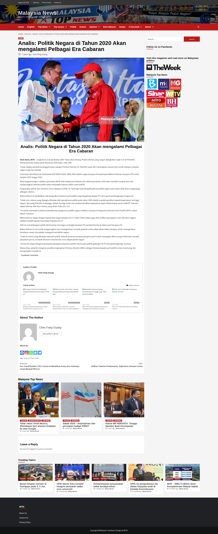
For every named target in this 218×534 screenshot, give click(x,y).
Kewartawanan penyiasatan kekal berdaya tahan (108, 485)
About (148, 27)
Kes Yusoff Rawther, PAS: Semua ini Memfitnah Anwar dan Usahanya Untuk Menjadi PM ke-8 (49, 366)
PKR (32, 358)
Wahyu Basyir (34, 431)
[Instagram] (26, 351)
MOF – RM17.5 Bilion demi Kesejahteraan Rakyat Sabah (182, 485)
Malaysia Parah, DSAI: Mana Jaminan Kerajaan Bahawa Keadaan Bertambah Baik (66, 308)
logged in (33, 449)
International (34, 420)
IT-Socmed (134, 27)
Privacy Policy (46, 2)
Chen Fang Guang (40, 54)
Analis (26, 358)
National (107, 302)
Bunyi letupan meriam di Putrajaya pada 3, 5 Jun (33, 485)
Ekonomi (170, 478)
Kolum (83, 27)
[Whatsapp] (31, 351)
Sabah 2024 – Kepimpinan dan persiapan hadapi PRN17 (79, 424)
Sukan (122, 27)
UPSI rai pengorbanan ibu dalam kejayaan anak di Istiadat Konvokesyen (144, 486)
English (31, 27)
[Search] (198, 27)
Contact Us (57, 2)
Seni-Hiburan (109, 27)
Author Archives (133, 285)
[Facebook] (22, 351)
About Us (36, 2)
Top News (43, 27)
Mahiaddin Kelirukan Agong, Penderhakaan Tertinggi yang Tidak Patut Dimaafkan (95, 308)
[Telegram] (40, 351)
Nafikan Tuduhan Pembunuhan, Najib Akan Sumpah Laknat (116, 365)
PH (29, 358)
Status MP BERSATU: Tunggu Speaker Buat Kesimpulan (121, 424)
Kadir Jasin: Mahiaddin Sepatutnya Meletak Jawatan (124, 308)
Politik (73, 27)
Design (118, 530)
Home (21, 27)
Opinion (93, 27)
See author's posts (50, 333)
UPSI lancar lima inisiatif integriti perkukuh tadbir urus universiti (70, 486)
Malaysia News (37, 13)
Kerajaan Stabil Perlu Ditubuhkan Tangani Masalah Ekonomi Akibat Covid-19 (35, 308)
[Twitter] (35, 351)
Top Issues (59, 27)
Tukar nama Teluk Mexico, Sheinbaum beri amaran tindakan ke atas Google (38, 426)
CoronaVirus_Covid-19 (44, 302)
